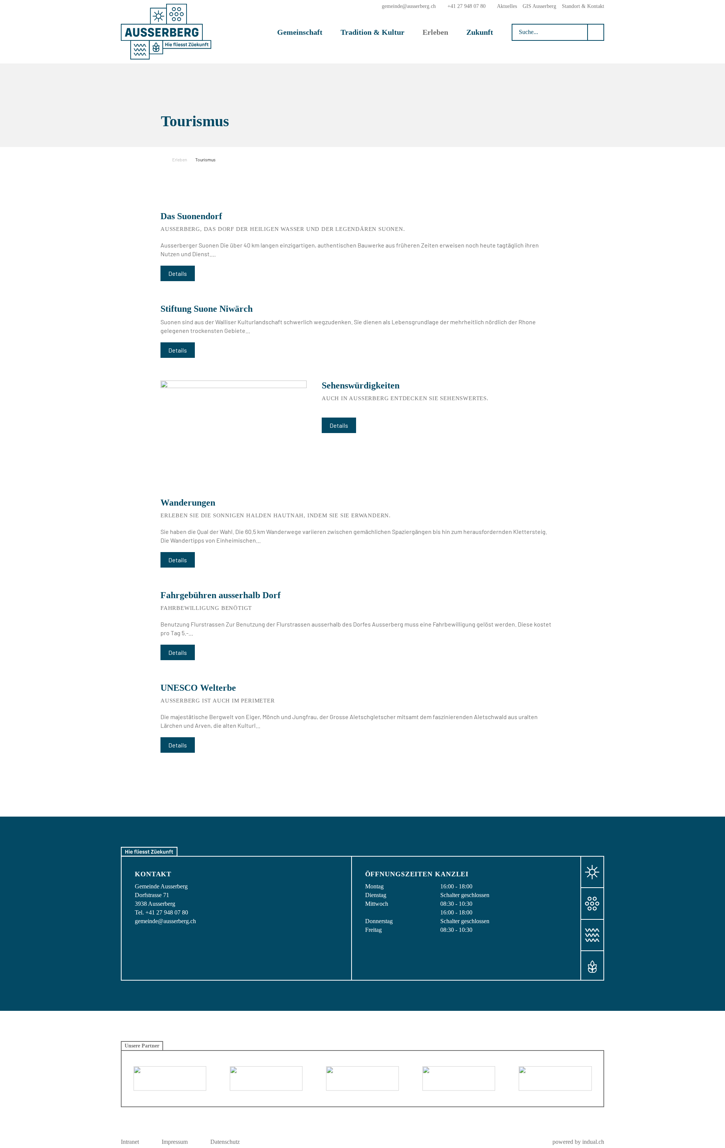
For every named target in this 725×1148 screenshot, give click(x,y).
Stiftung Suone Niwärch (206, 309)
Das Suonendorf (191, 216)
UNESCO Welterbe (198, 688)
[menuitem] (507, 6)
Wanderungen (187, 502)
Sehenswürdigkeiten (361, 385)
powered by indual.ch (578, 1142)
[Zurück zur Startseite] (166, 32)
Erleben (179, 159)
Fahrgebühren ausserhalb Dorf (220, 595)
